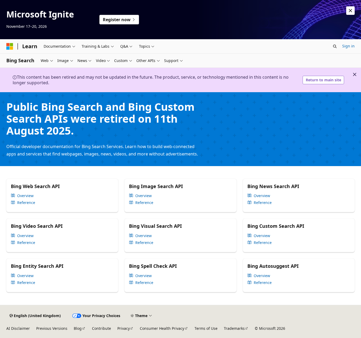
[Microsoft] (9, 46)
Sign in (348, 45)
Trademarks (234, 328)
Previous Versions (51, 328)
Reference (26, 202)
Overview (25, 195)
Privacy (123, 328)
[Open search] (335, 46)
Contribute (101, 328)
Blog (78, 328)
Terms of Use (206, 328)
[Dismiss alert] (350, 10)
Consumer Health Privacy (162, 328)
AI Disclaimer (18, 328)
